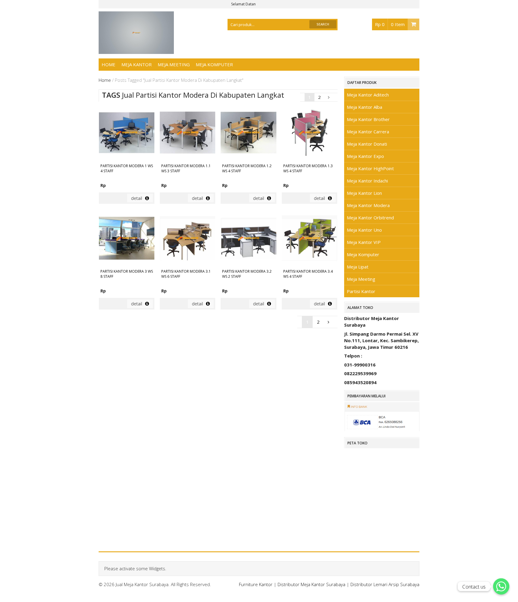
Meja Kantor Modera (368, 205)
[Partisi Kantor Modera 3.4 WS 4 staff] (309, 239)
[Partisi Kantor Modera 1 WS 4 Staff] (126, 133)
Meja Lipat (357, 267)
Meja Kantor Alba (364, 107)
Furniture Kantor (255, 584)
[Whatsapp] (501, 586)
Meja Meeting (174, 64)
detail (136, 198)
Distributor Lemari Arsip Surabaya (384, 584)
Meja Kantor (136, 64)
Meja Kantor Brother (368, 119)
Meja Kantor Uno (364, 230)
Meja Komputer (214, 64)
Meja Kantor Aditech (368, 95)
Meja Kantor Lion (364, 193)
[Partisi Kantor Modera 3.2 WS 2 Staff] (248, 239)
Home (108, 64)
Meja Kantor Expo (365, 156)
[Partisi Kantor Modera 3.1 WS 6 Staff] (187, 239)
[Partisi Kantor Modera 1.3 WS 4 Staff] (309, 133)
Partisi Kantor (361, 291)
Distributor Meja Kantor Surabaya (311, 584)
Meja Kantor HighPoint (370, 168)
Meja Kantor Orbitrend (370, 218)
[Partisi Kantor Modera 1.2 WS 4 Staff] (248, 133)
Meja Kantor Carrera (368, 132)
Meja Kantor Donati (367, 144)
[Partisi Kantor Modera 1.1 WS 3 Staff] (187, 133)
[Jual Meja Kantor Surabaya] (136, 50)
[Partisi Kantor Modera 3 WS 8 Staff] (126, 239)
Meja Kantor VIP (364, 242)
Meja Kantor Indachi (367, 181)
